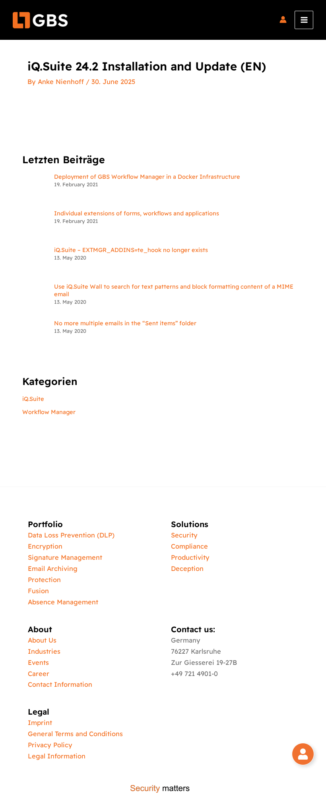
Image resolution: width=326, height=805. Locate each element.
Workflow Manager (49, 412)
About (40, 629)
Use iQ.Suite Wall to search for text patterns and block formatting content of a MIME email (173, 290)
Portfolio (45, 524)
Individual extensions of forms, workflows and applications (136, 213)
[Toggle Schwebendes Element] (303, 754)
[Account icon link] (283, 19)
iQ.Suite (33, 398)
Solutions (189, 524)
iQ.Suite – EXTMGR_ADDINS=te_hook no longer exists (131, 250)
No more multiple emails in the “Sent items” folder (125, 323)
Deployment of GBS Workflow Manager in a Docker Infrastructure (147, 176)
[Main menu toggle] (304, 20)
